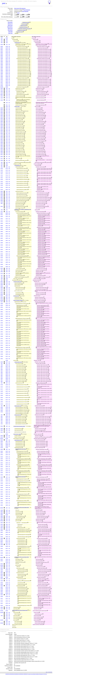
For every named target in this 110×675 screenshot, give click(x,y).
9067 (2, 416)
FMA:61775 (10, 23)
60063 (2, 290)
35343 (2, 474)
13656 (2, 67)
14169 (7, 395)
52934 (2, 112)
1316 (7, 116)
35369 (2, 485)
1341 (7, 154)
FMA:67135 (10, 28)
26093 (2, 316)
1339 (7, 151)
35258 (2, 552)
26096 (2, 235)
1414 (7, 206)
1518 (7, 435)
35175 (2, 563)
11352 (7, 329)
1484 (7, 524)
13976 (7, 364)
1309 (7, 106)
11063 (7, 253)
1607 (7, 585)
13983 (7, 375)
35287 (2, 527)
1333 (7, 142)
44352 (2, 582)
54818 (2, 192)
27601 (2, 358)
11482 (7, 462)
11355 (7, 336)
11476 (7, 458)
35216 (2, 585)
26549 (2, 46)
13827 (7, 417)
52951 (2, 128)
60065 (2, 294)
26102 (2, 249)
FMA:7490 (10, 33)
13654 (2, 64)
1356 (7, 198)
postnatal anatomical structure (24, 28)
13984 (7, 376)
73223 (2, 569)
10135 (2, 189)
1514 (7, 271)
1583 (7, 578)
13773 (7, 170)
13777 (7, 177)
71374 (2, 608)
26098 (2, 240)
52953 (2, 131)
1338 (7, 149)
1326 (7, 131)
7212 (7, 294)
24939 (2, 284)
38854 (2, 511)
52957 (2, 139)
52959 (2, 142)
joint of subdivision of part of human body (20, 610)
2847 (7, 297)
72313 (2, 89)
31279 (2, 85)
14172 (7, 401)
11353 (7, 331)
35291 (2, 519)
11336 (7, 320)
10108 (2, 171)
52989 (2, 160)
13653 (2, 62)
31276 (2, 80)
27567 (2, 331)
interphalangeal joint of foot (20, 476)
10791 (7, 598)
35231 (2, 598)
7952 (2, 382)
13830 (7, 422)
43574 (2, 560)
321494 (1, 610)
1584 (7, 568)
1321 (7, 124)
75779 (2, 273)
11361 (7, 338)
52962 (2, 146)
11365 (7, 349)
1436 (7, 102)
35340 (2, 468)
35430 (2, 534)
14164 (7, 384)
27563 (2, 322)
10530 (7, 64)
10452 (2, 318)
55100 (2, 295)
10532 (7, 67)
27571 (2, 340)
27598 (2, 351)
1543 (7, 563)
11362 (7, 340)
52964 (2, 149)
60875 (2, 94)
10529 (7, 62)
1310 (7, 107)
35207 (2, 575)
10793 (7, 603)
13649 (2, 58)
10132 (2, 187)
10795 (7, 582)
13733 (7, 52)
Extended (28, 9)
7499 (2, 278)
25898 (2, 428)
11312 (7, 307)
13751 (7, 408)
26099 (2, 242)
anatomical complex (21, 30)
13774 (7, 171)
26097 (2, 238)
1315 (7, 115)
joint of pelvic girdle (17, 434)
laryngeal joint (16, 295)
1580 (7, 574)
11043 (7, 218)
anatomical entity (25, 22)
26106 (2, 259)
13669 (2, 347)
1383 (7, 211)
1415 (7, 608)
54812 (2, 194)
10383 (2, 408)
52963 (2, 148)
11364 (7, 345)
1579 (7, 572)
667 (6, 156)
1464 (7, 511)
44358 (2, 588)
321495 (1, 612)
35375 (2, 491)
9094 (2, 419)
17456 (7, 360)
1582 (7, 575)
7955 (2, 405)
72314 (2, 91)
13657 (2, 68)
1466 (7, 516)
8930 (2, 369)
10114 (2, 175)
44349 (2, 584)
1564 (7, 565)
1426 (7, 414)
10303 (2, 401)
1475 (7, 520)
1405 (7, 88)
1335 (7, 145)
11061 (7, 249)
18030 (7, 610)
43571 (2, 559)
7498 (2, 209)
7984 (2, 364)
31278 (2, 83)
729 (6, 273)
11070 (7, 227)
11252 (7, 318)
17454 (7, 514)
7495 (2, 162)
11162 (7, 500)
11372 (7, 358)
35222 (2, 594)
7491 (2, 39)
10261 (2, 397)
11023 (7, 489)
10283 (7, 79)
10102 (2, 168)
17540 (7, 562)
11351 (7, 327)
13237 (7, 58)
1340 (7, 152)
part (9, 44)
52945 (2, 118)
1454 (7, 95)
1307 (7, 91)
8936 (2, 372)
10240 (2, 395)
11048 (7, 229)
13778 (7, 179)
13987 (7, 381)
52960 (2, 143)
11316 (7, 316)
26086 (2, 225)
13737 (7, 55)
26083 (2, 218)
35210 (2, 578)
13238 (7, 77)
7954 (2, 414)
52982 (2, 121)
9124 (2, 423)
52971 (2, 154)
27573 (2, 345)
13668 (2, 303)
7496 (2, 163)
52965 (2, 151)
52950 (2, 127)
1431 (7, 166)
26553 (2, 52)
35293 (2, 524)
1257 (7, 209)
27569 (2, 336)
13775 (7, 173)
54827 (2, 197)
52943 (2, 115)
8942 (2, 375)
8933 (2, 370)
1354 (7, 195)
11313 (7, 309)
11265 (7, 347)
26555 (2, 55)
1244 (7, 40)
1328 (7, 134)
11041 (7, 214)
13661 (2, 74)
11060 (7, 247)
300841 (1, 520)
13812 (7, 187)
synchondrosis (17, 165)
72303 (2, 134)
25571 (2, 214)
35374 (2, 489)
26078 (2, 216)
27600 (2, 356)
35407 (2, 470)
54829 (2, 198)
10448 (2, 44)
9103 (2, 420)
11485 (7, 472)
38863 (2, 514)
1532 (7, 557)
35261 (2, 555)
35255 (2, 550)
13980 (7, 370)
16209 (2, 607)
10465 (2, 97)
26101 (2, 247)
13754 (7, 413)
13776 (7, 175)
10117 (2, 177)
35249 (2, 546)
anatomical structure (23, 27)
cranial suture (17, 106)
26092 (2, 313)
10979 (7, 478)
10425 (2, 88)
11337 (7, 322)
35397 (2, 452)
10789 (7, 438)
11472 (7, 541)
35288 (2, 538)
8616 (7, 295)
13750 (7, 407)
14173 (7, 403)
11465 (7, 536)
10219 (2, 393)
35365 (2, 500)
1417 (7, 363)
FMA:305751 (9, 26)
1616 (7, 594)
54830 (2, 200)
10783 (7, 587)
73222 (2, 571)
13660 (2, 73)
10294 (7, 85)
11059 (7, 244)
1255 (7, 163)
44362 (2, 593)
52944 (2, 116)
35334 (2, 456)
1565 (7, 566)
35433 (2, 536)
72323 (2, 201)
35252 (2, 548)
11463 (7, 532)
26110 (2, 320)
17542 (7, 559)
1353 (7, 194)
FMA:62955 (10, 22)
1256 (7, 165)
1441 (7, 428)
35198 (2, 580)
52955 (2, 136)
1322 (7, 125)
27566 (2, 329)
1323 (7, 127)
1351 (7, 191)
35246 (2, 544)
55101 (2, 297)
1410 (7, 203)
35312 (2, 451)
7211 (7, 292)
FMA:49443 (10, 30)
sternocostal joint (18, 414)
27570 (2, 338)
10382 (2, 361)
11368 (7, 351)
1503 (7, 544)
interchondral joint (18, 405)
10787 (7, 591)
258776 (1, 438)
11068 (7, 266)
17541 (7, 560)
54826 (2, 195)
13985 (7, 378)
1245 (7, 42)
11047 (7, 225)
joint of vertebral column (18, 300)
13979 (7, 369)
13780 (7, 183)
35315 (2, 454)
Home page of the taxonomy (20, 8)
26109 (2, 266)
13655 (2, 65)
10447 (2, 301)
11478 (7, 470)
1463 (7, 510)
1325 (7, 130)
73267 (2, 444)
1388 (7, 287)
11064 (7, 257)
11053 (7, 231)
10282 (7, 76)
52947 (2, 122)
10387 (2, 410)
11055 (7, 235)
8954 (2, 381)
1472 (7, 517)
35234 (2, 600)
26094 (2, 231)
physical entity (24, 23)
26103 (2, 251)
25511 (2, 211)
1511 (7, 104)
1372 (7, 624)
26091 (2, 311)
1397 (7, 607)
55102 (2, 298)
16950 (2, 271)
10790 (7, 596)
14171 (7, 399)
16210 (2, 268)
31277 (2, 82)
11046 (7, 223)
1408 (7, 207)
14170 (7, 397)
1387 (7, 300)
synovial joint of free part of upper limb (22, 507)
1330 (7, 137)
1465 (7, 513)
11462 (7, 530)
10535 (7, 71)
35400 (2, 458)
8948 (2, 378)
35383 (2, 496)
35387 (2, 498)
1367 (7, 284)
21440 (2, 435)
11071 (7, 255)
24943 (2, 287)
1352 (7, 192)
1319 (7, 122)
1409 (7, 201)
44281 (2, 577)
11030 (7, 496)
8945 (2, 376)
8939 (2, 373)
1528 (7, 97)
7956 (2, 166)
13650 (2, 77)
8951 (2, 379)
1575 (7, 580)
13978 (7, 367)
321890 (1, 86)
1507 (7, 449)
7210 (7, 290)
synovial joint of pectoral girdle (19, 426)
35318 (2, 460)
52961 (2, 145)
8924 (2, 366)
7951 (2, 363)
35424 (2, 530)
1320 (7, 121)
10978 (7, 577)
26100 (2, 244)
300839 (1, 507)
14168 (7, 393)
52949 (2, 125)
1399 (7, 268)
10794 (7, 605)
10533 (7, 68)
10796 (7, 584)
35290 (2, 517)
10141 (2, 386)
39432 (2, 95)
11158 (7, 480)
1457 (7, 507)
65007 (2, 541)
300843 (1, 557)
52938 (2, 113)
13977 (7, 366)
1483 (7, 522)
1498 (7, 538)
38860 (2, 516)
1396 (7, 301)
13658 (2, 70)
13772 (7, 168)
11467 (7, 548)
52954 (2, 133)
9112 (2, 422)
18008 (7, 86)
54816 (2, 191)
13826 (7, 416)
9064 (2, 203)
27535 (2, 349)
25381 (2, 307)
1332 (7, 140)
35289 (2, 510)
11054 (7, 233)
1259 (7, 278)
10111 (2, 173)
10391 (2, 411)
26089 (2, 229)
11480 (7, 456)
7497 (2, 165)
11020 (7, 485)
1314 (7, 113)
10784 (7, 588)
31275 (2, 79)
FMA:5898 (10, 31)
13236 (7, 46)
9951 (7, 441)
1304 (7, 612)
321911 (1, 565)
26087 (2, 227)
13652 (2, 61)
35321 (2, 466)
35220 (2, 441)
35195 (2, 566)
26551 (2, 49)
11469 (7, 552)
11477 (7, 464)
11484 (7, 468)
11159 (7, 487)
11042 (7, 216)
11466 (7, 546)
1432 (7, 405)
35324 (2, 472)
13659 (2, 71)
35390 (2, 502)
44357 (2, 587)
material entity (23, 25)
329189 (1, 300)
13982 (7, 373)
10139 (2, 384)
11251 (7, 303)
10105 (2, 170)
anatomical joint (19, 31)
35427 (2, 532)
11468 (7, 550)
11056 (7, 238)
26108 (2, 264)
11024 (7, 491)
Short (25, 9)
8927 (2, 367)
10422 (2, 407)
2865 (7, 298)
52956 (2, 137)
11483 (7, 466)
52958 (2, 140)
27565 (2, 327)
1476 (7, 519)
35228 (2, 596)
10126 (2, 183)
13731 (7, 49)
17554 (7, 571)
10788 (7, 593)
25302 (2, 305)
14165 (7, 386)
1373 (7, 44)
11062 (7, 251)
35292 (2, 522)
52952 (2, 130)
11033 (7, 498)
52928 (2, 107)
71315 (2, 92)
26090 (2, 309)
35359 (2, 487)
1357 (7, 200)
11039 (7, 502)
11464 (7, 534)
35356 (2, 480)
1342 (7, 162)
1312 (7, 110)
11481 (7, 460)
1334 (7, 143)
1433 (7, 618)
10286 (7, 83)
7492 (2, 40)
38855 (2, 513)
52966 (2, 152)
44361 (2, 591)
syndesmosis (17, 42)
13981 (7, 372)
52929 (2, 109)
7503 (2, 275)
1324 (7, 128)
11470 (7, 555)
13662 (2, 76)
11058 (7, 242)
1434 (7, 621)
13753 (7, 411)
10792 (7, 600)
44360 (2, 590)
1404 (7, 615)
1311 (7, 109)
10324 (2, 403)
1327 (7, 133)
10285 (7, 82)
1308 (7, 92)
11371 (7, 356)
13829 (7, 420)
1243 (7, 39)
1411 (7, 204)
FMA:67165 (10, 25)
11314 (7, 311)
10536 (7, 73)
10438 (7, 444)
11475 (7, 452)
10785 (7, 590)
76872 (2, 206)
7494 (2, 42)
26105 (2, 257)
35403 (2, 464)
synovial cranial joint (17, 281)
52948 (2, 124)
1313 (7, 112)
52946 (2, 119)
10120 (2, 179)
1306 (7, 89)
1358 (7, 281)
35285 (2, 449)
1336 (7, 146)
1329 (7, 136)
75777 (2, 158)
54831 (2, 281)
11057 (7, 240)
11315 (7, 313)
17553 (7, 569)
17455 (7, 447)
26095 (2, 233)
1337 (7, 148)
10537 (7, 74)
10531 (7, 65)
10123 (2, 181)
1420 (7, 382)
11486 (7, 474)
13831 (7, 423)
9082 (2, 417)
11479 (7, 454)
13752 (7, 410)
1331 (7, 139)
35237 (2, 603)
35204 (2, 574)
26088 (2, 255)
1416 (7, 361)
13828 (7, 419)
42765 (2, 447)
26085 (2, 223)
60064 (2, 292)
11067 (7, 264)
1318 (7, 119)
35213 (2, 568)
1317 (7, 118)
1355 (7, 197)
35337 (2, 462)
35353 (2, 478)
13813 (7, 189)
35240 (2, 605)
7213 (7, 94)
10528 (7, 61)
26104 (2, 253)
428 (6, 160)
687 (6, 158)
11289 (7, 305)
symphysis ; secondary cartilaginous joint (23, 209)
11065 (7, 259)
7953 (2, 615)
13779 (7, 181)
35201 (2, 572)
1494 (7, 527)
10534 (7, 70)
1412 (7, 275)
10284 (7, 80)
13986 (7, 379)
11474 (7, 451)
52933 (2, 110)
